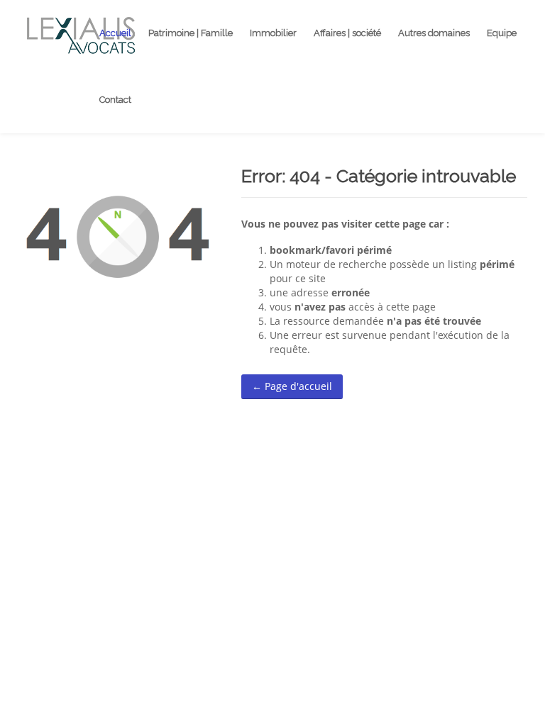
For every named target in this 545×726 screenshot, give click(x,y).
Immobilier (273, 33)
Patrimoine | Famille (190, 33)
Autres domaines (434, 33)
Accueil (115, 33)
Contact (115, 99)
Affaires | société (347, 33)
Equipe (502, 33)
